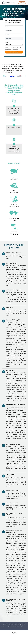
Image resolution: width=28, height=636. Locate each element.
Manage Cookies (18, 626)
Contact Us (22, 2)
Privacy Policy (8, 49)
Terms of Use (15, 49)
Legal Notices (10, 626)
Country (7, 42)
